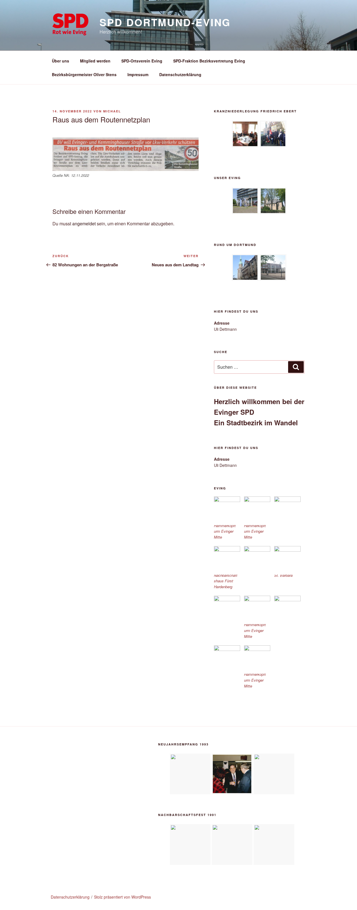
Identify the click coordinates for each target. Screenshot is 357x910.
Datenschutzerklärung (180, 74)
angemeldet (84, 223)
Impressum (137, 74)
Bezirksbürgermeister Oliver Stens (84, 74)
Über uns (60, 61)
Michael (112, 111)
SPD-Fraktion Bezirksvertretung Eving (209, 61)
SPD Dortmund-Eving (165, 22)
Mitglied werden (95, 61)
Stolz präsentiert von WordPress (122, 897)
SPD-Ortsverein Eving (141, 61)
